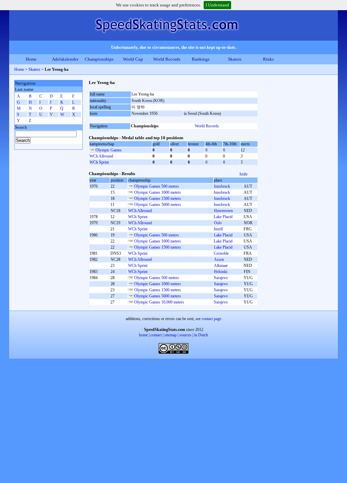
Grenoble (221, 253)
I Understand (217, 4)
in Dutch (201, 335)
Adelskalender (65, 59)
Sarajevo (221, 277)
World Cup (133, 59)
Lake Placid (223, 216)
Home (31, 59)
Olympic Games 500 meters (156, 186)
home (143, 335)
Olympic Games (109, 150)
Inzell (218, 229)
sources (185, 335)
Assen (219, 259)
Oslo (218, 222)
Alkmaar (221, 265)
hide (244, 173)
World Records (166, 59)
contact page (211, 318)
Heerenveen (223, 210)
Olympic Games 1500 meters (157, 198)
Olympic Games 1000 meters (157, 192)
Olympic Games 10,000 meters (159, 302)
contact (156, 335)
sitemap (170, 335)
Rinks (268, 59)
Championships (99, 59)
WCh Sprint (99, 162)
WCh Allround (101, 156)
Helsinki (220, 271)
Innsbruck (222, 186)
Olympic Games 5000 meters (157, 204)
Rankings (200, 59)
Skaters (234, 59)
